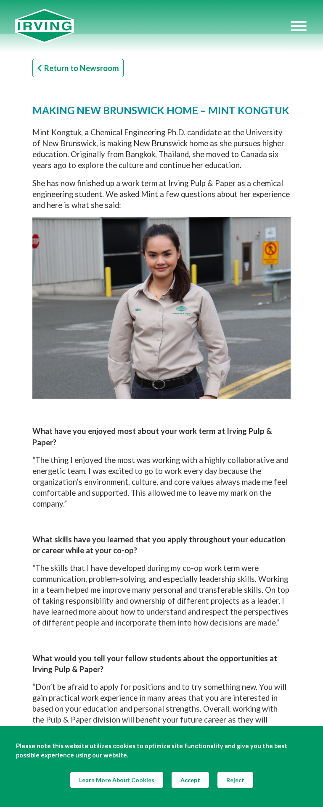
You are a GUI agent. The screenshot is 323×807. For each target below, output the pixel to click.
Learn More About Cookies (116, 779)
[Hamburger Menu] (298, 26)
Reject (235, 779)
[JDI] (152, 26)
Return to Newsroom (81, 68)
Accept (190, 779)
